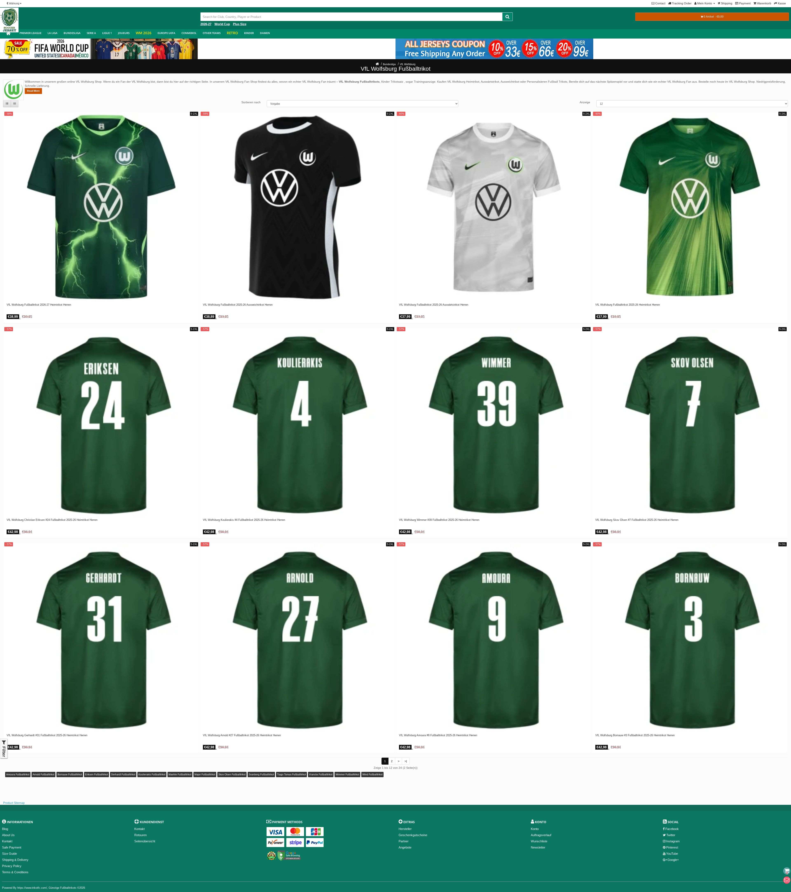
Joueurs (124, 33)
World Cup (222, 24)
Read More (33, 90)
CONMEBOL (189, 33)
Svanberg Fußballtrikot (261, 774)
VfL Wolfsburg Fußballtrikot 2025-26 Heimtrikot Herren (627, 304)
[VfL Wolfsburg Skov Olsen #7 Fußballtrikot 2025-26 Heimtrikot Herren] (690, 422)
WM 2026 (143, 33)
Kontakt (7, 841)
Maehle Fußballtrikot (179, 774)
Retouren (140, 835)
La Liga (52, 33)
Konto (535, 829)
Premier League (30, 33)
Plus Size (239, 24)
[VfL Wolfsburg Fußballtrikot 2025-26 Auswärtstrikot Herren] (493, 207)
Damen (265, 33)
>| (406, 761)
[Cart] (786, 870)
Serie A (91, 33)
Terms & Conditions (15, 872)
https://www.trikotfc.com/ (32, 887)
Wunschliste (539, 841)
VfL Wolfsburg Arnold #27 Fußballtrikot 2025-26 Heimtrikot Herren (242, 735)
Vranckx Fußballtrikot (320, 774)
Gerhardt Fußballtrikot (123, 774)
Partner (403, 841)
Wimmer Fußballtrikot (347, 774)
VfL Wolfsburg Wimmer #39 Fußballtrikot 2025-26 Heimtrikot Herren (439, 520)
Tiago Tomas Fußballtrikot (291, 774)
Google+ (673, 859)
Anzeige (585, 102)
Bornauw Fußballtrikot (69, 774)
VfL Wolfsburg (407, 64)
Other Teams (212, 33)
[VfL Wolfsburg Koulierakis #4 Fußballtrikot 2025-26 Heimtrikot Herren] (297, 422)
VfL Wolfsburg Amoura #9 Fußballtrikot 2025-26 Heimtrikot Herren (438, 735)
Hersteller (405, 829)
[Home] (377, 64)
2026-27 (205, 24)
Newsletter (538, 847)
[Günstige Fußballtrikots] (8, 34)
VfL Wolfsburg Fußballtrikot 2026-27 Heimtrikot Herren (39, 304)
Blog (5, 829)
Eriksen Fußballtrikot (96, 774)
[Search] (507, 16)
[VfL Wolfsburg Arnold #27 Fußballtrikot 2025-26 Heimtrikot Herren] (297, 637)
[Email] (786, 880)
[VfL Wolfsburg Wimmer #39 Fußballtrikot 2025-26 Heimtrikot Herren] (493, 422)
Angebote (405, 847)
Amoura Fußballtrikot (17, 774)
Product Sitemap (14, 802)
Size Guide (9, 853)
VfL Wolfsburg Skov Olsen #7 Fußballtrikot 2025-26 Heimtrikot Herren (636, 520)
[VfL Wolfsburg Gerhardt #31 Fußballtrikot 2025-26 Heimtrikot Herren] (101, 637)
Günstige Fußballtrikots (62, 887)
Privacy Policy (11, 866)
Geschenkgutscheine (413, 835)
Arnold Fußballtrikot (43, 774)
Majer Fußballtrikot (204, 774)
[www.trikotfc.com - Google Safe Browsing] (289, 855)
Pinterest (672, 847)
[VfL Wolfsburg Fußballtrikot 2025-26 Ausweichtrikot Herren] (297, 207)
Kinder (249, 33)
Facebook (672, 829)
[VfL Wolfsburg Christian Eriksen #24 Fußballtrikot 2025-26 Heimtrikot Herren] (101, 422)
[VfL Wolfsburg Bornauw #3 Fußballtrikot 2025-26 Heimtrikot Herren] (690, 637)
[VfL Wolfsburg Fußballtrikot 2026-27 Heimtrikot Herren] (101, 207)
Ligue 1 (107, 33)
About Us (8, 835)
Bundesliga (72, 33)
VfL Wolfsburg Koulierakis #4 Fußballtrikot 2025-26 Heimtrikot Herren (244, 520)
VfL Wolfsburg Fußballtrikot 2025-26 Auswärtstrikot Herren (433, 304)
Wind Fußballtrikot (372, 774)
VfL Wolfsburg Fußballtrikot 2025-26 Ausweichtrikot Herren (238, 304)
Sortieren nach (251, 102)
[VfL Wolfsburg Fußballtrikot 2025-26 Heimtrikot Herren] (690, 207)
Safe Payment (11, 847)
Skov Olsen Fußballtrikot (232, 774)
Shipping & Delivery (15, 859)
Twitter (670, 835)
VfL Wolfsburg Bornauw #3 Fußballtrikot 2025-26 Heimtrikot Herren (635, 735)
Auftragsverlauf (541, 835)
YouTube (672, 853)
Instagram (673, 841)
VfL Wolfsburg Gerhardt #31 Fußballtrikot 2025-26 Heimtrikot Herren (47, 735)
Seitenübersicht (144, 841)
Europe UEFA (166, 33)
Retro (232, 33)
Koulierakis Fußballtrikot (151, 774)
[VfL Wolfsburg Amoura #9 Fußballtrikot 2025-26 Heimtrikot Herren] (493, 637)
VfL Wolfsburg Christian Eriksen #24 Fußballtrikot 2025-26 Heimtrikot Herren (52, 520)
